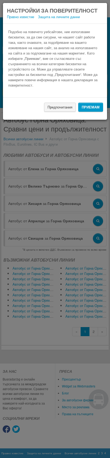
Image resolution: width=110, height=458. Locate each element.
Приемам (91, 107)
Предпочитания (60, 107)
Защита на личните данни (59, 16)
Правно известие (20, 16)
